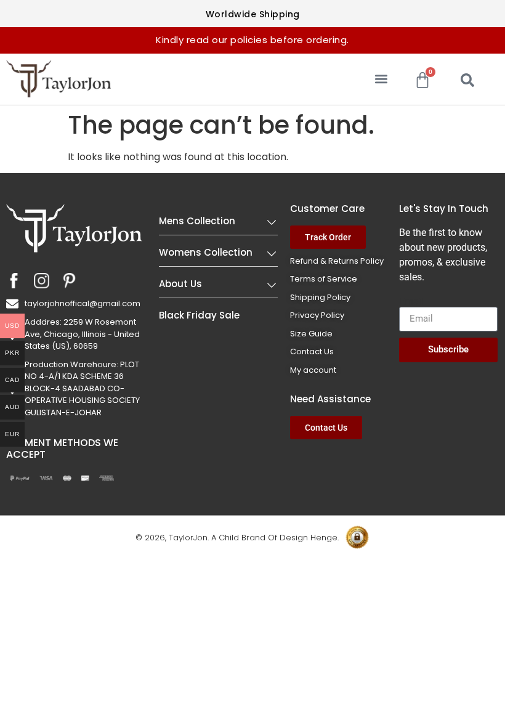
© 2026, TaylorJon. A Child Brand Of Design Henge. (237, 537)
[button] (381, 79)
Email (411, 302)
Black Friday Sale (199, 315)
